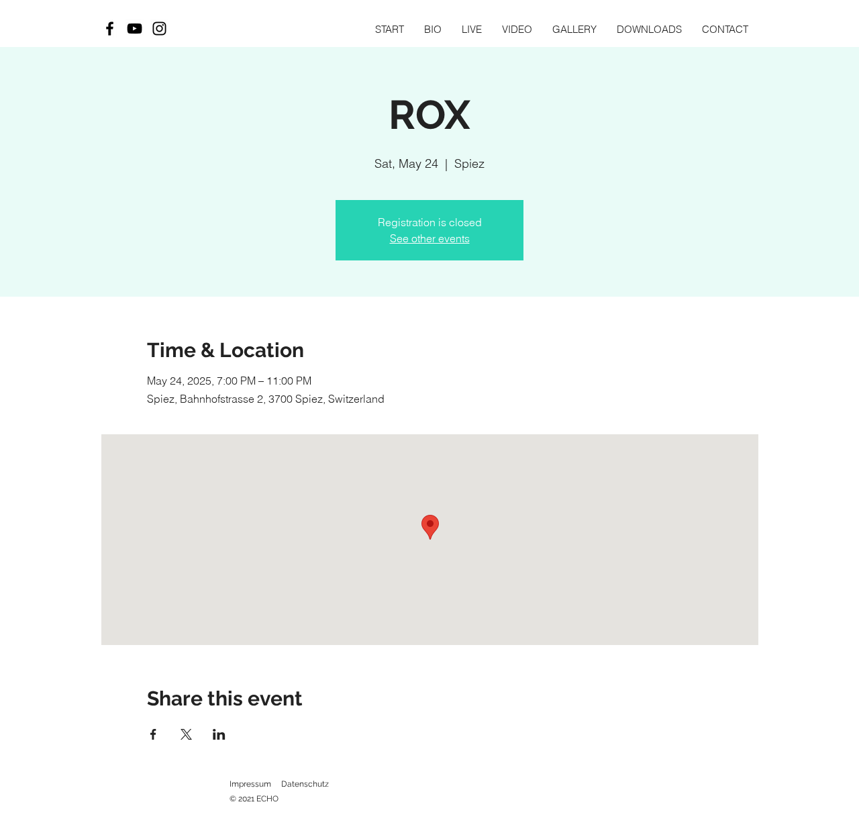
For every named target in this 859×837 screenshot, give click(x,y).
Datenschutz (305, 784)
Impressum (250, 784)
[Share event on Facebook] (153, 734)
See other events (430, 238)
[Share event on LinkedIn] (219, 734)
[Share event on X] (186, 734)
